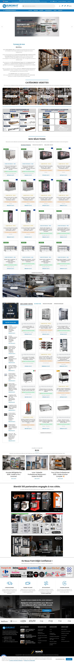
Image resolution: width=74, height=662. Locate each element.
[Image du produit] (10, 155)
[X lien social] (52, 1)
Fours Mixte (63, 364)
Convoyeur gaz (46, 362)
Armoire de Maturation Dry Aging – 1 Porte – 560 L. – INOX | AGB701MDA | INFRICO (28, 229)
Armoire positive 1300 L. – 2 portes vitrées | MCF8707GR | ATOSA (28, 327)
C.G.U (51, 631)
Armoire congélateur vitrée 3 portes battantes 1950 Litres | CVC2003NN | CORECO (12, 328)
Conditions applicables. (46, 593)
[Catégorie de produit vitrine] (28, 96)
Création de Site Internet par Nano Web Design (50, 654)
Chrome (63, 426)
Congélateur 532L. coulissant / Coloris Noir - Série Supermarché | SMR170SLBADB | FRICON (12, 398)
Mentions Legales (53, 641)
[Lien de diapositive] (37, 27)
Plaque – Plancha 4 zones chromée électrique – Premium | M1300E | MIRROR (63, 421)
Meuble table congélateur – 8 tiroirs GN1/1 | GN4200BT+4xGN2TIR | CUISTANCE (10, 261)
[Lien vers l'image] (37, 501)
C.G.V (51, 629)
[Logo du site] (11, 6)
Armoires (46, 203)
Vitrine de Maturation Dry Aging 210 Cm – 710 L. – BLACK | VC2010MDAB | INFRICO (45, 167)
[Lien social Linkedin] (55, 1)
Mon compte (64, 629)
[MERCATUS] (32, 621)
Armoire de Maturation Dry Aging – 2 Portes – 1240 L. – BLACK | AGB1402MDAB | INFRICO (46, 198)
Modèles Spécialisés (63, 332)
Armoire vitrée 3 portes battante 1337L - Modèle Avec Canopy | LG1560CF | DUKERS (12, 427)
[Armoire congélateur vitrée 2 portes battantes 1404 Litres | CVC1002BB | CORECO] (6, 340)
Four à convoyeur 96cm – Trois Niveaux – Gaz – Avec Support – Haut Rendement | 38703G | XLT (45, 358)
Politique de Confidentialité (48, 613)
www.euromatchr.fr (38, 654)
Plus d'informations (60, 659)
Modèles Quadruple (46, 395)
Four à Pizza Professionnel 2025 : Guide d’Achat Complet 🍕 (60, 474)
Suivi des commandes (42, 635)
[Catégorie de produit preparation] (45, 96)
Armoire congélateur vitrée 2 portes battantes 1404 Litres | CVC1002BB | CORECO (12, 339)
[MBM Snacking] (13, 621)
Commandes (64, 635)
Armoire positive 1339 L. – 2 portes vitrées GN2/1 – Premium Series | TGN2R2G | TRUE (45, 327)
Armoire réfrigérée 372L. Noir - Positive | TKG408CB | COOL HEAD (12, 367)
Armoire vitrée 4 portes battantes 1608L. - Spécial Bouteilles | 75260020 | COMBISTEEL (12, 349)
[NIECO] (69, 621)
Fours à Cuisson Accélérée (28, 363)
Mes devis (63, 637)
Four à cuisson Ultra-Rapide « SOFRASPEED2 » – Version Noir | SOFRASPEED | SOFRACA (28, 358)
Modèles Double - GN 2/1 (28, 332)
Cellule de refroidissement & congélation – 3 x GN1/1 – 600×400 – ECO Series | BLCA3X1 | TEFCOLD (28, 168)
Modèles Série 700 (45, 235)
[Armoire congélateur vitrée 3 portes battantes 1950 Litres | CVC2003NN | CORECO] (6, 329)
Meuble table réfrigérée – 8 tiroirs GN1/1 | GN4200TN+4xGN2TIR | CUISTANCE (28, 260)
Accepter (69, 659)
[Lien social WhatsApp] (56, 1)
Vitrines (45, 172)
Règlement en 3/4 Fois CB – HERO (54, 639)
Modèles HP (63, 394)
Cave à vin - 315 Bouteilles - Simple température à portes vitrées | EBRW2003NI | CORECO (12, 436)
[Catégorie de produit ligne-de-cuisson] (11, 96)
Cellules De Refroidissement (10, 173)
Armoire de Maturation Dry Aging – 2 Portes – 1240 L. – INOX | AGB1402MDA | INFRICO (63, 198)
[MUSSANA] (60, 621)
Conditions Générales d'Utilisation (16, 660)
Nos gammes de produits (53, 644)
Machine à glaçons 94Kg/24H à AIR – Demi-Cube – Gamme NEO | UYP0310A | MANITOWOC (63, 390)
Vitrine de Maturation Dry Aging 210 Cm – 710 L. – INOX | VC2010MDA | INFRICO (10, 198)
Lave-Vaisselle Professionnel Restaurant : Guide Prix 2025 (37, 474)
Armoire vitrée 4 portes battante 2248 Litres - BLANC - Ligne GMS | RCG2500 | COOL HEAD (12, 376)
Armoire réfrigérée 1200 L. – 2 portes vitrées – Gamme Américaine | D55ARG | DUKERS (63, 327)
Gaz (28, 426)
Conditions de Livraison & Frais (42, 638)
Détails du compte (65, 633)
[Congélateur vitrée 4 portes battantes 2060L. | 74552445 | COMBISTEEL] (6, 408)
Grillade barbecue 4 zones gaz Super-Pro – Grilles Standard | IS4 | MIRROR (46, 390)
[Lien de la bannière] (19, 120)
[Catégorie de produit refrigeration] (62, 96)
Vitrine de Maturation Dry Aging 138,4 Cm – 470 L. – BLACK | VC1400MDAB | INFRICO (63, 167)
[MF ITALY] (41, 621)
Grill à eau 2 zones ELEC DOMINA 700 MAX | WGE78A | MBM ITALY (28, 390)
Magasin (39, 642)
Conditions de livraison (42, 640)
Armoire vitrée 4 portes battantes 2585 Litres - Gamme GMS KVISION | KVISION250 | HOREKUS (12, 417)
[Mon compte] (60, 6)
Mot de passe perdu (65, 641)
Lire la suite (13, 478)
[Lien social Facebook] (50, 1)
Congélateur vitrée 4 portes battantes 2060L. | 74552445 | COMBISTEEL (12, 407)
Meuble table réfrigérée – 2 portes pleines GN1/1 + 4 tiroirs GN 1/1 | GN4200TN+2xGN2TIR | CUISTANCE (45, 229)
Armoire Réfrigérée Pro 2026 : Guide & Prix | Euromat (14, 474)
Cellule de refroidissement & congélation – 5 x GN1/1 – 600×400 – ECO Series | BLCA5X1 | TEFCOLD (10, 168)
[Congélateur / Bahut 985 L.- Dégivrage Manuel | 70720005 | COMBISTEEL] (6, 359)
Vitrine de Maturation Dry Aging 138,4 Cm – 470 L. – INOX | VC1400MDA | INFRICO (28, 198)
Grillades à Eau (28, 394)
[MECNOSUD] (23, 621)
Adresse (63, 639)
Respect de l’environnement (41, 633)
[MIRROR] (50, 621)
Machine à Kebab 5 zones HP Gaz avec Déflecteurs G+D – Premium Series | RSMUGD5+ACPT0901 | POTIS (28, 421)
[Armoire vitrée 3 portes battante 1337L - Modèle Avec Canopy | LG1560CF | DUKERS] (6, 427)
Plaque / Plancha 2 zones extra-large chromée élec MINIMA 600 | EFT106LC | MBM (46, 421)
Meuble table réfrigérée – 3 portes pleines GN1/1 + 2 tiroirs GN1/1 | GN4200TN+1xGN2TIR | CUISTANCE (63, 229)
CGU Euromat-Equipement (41, 630)
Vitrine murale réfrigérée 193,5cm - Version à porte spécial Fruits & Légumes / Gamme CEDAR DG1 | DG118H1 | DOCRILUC (12, 387)
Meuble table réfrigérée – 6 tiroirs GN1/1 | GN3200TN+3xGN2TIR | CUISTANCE (63, 260)
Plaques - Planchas (46, 426)
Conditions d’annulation (54, 636)
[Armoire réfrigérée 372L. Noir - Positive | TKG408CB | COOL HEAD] (6, 368)
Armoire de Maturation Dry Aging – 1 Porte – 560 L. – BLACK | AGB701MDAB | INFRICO (10, 229)
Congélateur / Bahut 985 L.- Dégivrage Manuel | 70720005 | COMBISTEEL (12, 359)
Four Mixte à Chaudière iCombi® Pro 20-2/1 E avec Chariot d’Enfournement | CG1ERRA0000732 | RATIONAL (63, 359)
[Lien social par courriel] (53, 1)
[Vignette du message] (22, 631)
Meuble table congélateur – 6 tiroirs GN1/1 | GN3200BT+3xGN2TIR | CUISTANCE (46, 261)
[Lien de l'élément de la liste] (10, 637)
